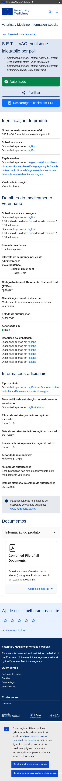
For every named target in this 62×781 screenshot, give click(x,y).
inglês (31, 146)
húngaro (30, 170)
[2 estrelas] (9, 620)
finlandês (7, 174)
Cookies (6, 678)
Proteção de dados (11, 674)
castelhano (43, 162)
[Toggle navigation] (57, 12)
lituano (21, 170)
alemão (21, 166)
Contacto (6, 703)
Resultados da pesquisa (21, 34)
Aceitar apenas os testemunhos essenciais (36, 773)
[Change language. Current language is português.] (50, 12)
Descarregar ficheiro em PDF (33, 103)
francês (54, 166)
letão (13, 170)
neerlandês (41, 170)
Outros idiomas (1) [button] (38, 588)
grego (38, 166)
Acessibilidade (9, 686)
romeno (53, 170)
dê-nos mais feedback (16, 630)
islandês (25, 174)
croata (47, 387)
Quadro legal (8, 682)
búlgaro (32, 162)
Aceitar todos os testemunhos (30, 764)
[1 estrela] (5, 620)
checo (53, 162)
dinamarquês (9, 166)
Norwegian (37, 174)
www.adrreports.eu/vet (22, 508)
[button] (31, 92)
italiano (6, 170)
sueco (16, 174)
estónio (30, 166)
